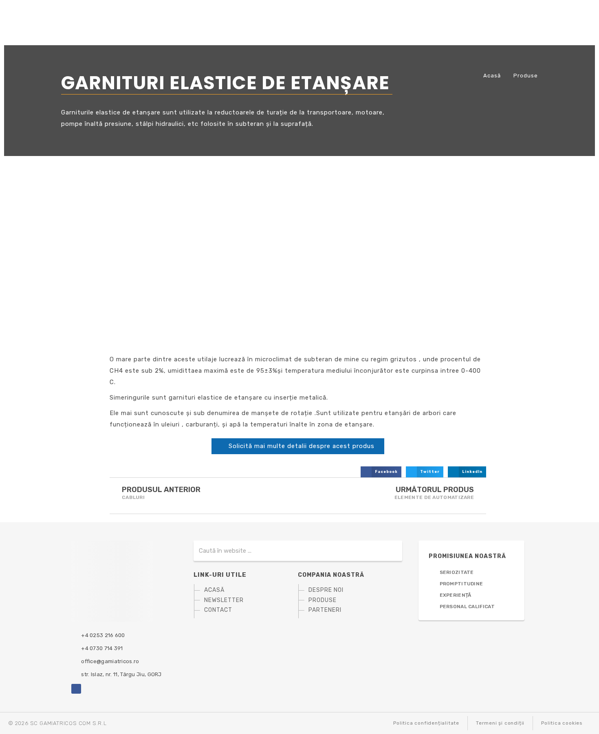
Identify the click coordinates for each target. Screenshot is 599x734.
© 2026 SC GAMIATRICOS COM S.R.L (57, 723)
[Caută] (388, 551)
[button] (381, 471)
